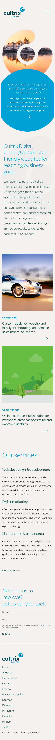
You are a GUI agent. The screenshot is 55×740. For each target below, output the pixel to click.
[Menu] (46, 12)
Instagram (8, 710)
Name (5, 612)
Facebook (8, 705)
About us (7, 672)
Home (5, 667)
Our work (7, 683)
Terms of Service (8, 627)
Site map (7, 700)
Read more (8, 570)
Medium (6, 721)
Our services (9, 678)
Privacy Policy (43, 625)
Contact (7, 689)
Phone (5, 619)
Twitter (6, 727)
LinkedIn (7, 716)
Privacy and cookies (13, 694)
